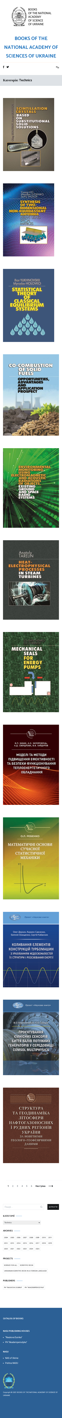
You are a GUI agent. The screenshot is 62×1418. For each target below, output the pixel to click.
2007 (25, 1238)
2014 (18, 1243)
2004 (6, 1238)
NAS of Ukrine (11, 1358)
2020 (6, 1249)
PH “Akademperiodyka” (34, 1287)
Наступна (40, 1186)
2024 (31, 1249)
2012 (6, 1243)
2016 (31, 1243)
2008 (31, 1238)
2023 (25, 1249)
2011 (50, 1238)
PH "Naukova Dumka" (13, 1287)
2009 (37, 1238)
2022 (18, 1249)
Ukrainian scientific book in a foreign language (25, 1271)
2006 (18, 1238)
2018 (44, 1243)
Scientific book (26, 1265)
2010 (44, 1238)
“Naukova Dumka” (13, 1337)
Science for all (10, 1265)
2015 (25, 1243)
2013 (12, 1243)
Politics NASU (11, 1363)
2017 (37, 1243)
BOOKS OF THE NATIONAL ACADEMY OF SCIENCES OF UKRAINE (31, 47)
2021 (12, 1249)
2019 (50, 1243)
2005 (12, 1238)
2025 (37, 1249)
